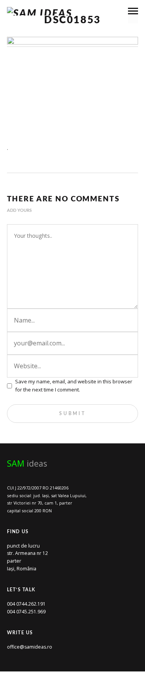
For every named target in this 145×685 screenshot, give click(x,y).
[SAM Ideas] (40, 11)
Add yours (19, 210)
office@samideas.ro (29, 647)
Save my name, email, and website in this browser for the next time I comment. (73, 385)
